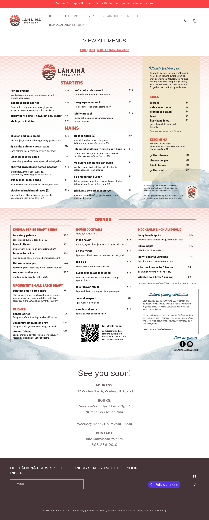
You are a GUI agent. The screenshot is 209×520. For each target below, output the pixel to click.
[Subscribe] (78, 484)
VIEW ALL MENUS (104, 40)
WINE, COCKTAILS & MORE (113, 50)
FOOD (83, 50)
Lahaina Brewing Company (68, 510)
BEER (92, 50)
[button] (71, 16)
